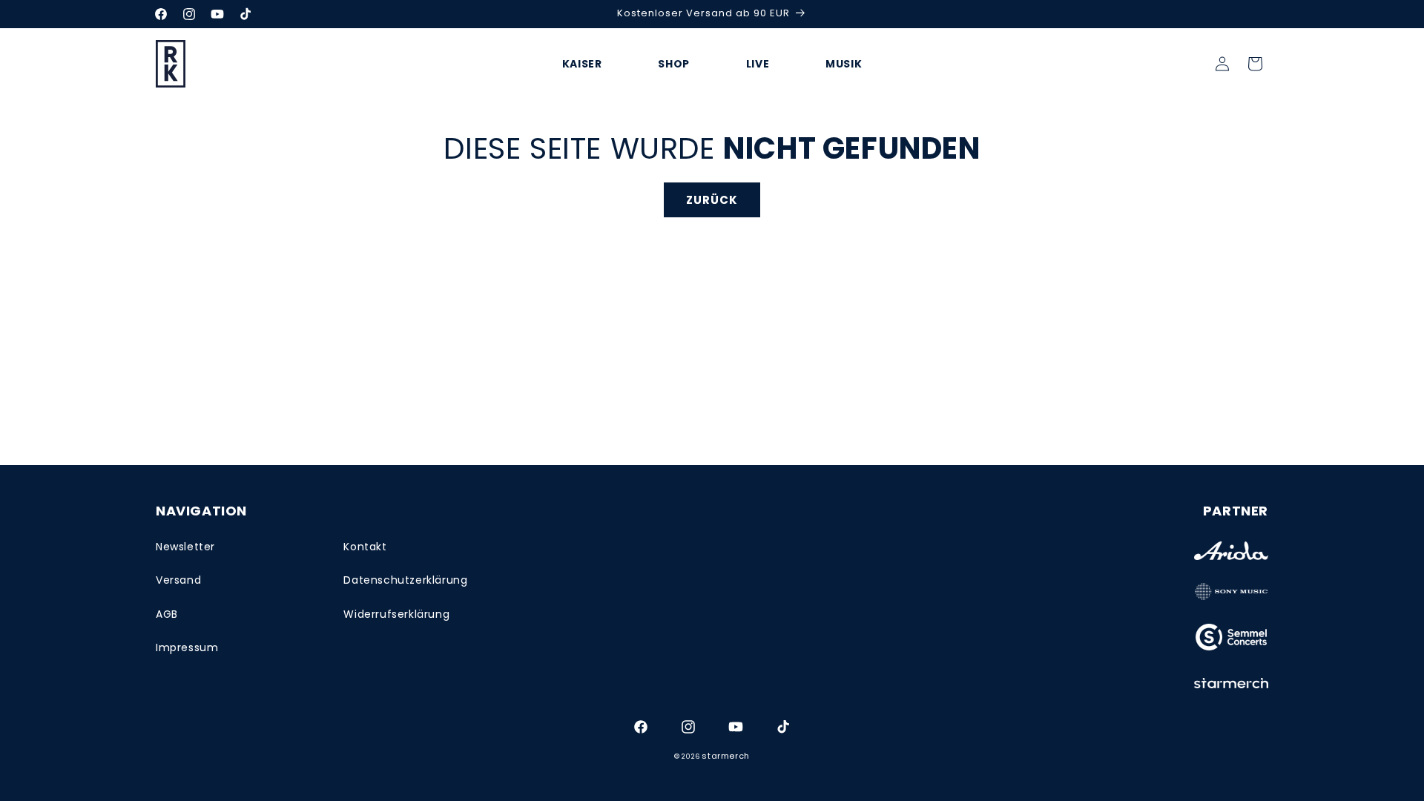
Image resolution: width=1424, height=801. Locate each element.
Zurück (712, 200)
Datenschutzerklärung (405, 580)
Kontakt (364, 546)
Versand (178, 580)
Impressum (187, 647)
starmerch (725, 756)
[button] (1255, 63)
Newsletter (185, 546)
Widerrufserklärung (396, 614)
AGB (167, 614)
